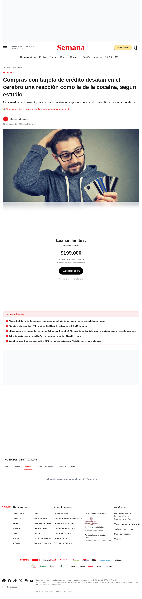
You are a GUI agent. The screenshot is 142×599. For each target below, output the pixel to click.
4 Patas (16, 543)
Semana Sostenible (42, 543)
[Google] (4, 581)
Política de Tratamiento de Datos (68, 518)
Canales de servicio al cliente (127, 524)
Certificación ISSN (61, 538)
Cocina (37, 533)
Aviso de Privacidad (12, 587)
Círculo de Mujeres (42, 538)
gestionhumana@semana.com (97, 540)
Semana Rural (40, 528)
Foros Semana (40, 518)
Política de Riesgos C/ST (64, 528)
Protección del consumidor (96, 513)
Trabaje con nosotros (123, 529)
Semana (6, 67)
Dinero (16, 523)
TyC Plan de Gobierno (63, 543)
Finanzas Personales (43, 523)
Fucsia (16, 538)
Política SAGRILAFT (62, 533)
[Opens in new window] (9, 581)
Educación (38, 513)
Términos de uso (61, 513)
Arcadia (16, 528)
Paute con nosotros (122, 534)
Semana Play (19, 513)
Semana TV (18, 518)
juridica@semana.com (94, 530)
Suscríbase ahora (71, 271)
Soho (15, 533)
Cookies (117, 539)
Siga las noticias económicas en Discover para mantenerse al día (38, 109)
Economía (17, 67)
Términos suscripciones (64, 523)
